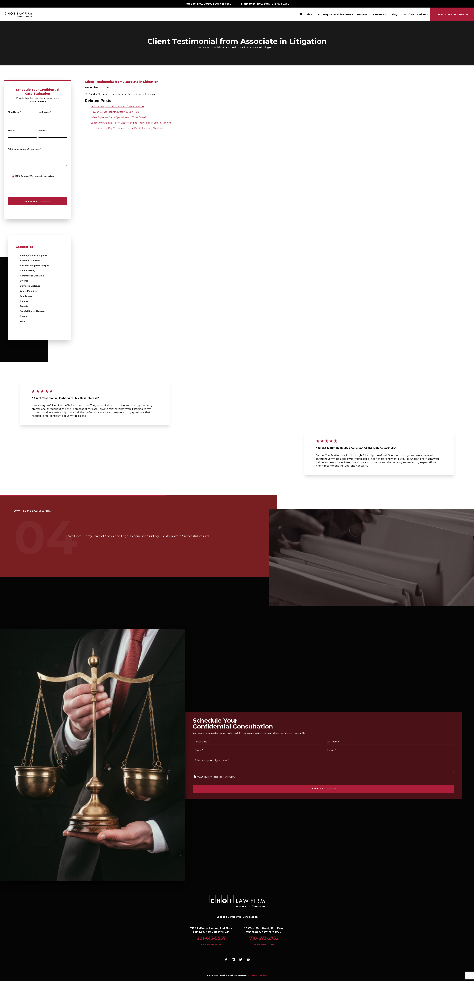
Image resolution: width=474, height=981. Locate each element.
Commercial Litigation (32, 276)
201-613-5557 (223, 3)
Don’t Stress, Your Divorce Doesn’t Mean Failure (117, 106)
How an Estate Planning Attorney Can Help (115, 112)
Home (201, 47)
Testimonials (214, 47)
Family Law (26, 296)
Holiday (24, 301)
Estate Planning (28, 291)
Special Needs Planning (32, 311)
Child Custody (27, 271)
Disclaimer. (252, 975)
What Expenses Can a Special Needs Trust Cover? (118, 117)
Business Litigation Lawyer (34, 265)
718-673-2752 (280, 3)
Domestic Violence (30, 286)
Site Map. (262, 975)
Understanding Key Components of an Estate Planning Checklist (127, 128)
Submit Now (31, 201)
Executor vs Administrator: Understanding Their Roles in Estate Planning (131, 122)
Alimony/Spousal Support (33, 255)
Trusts (23, 316)
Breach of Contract (30, 260)
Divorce (24, 281)
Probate (24, 306)
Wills (22, 321)
